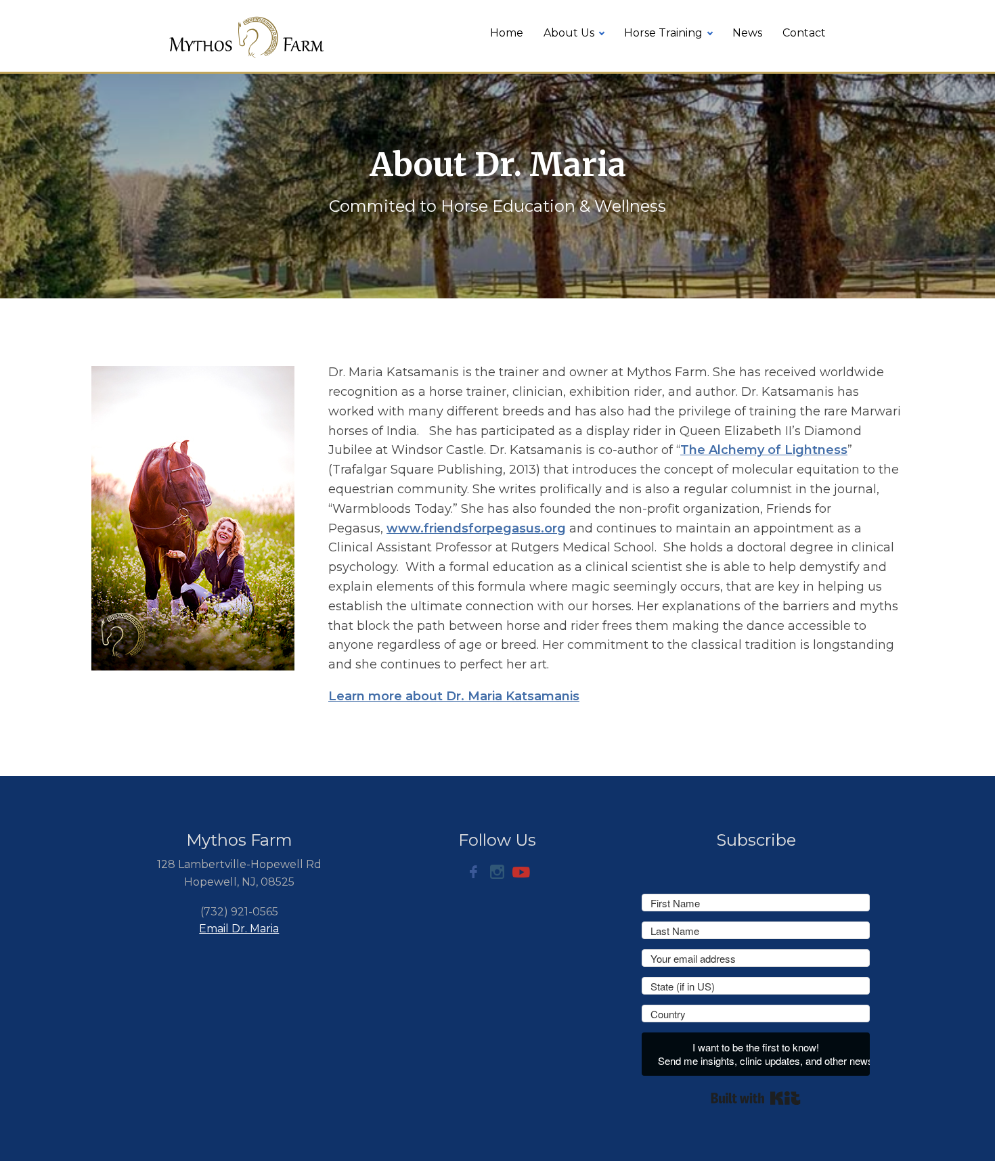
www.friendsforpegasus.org (476, 528)
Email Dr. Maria (239, 928)
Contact (804, 32)
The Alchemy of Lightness (763, 449)
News (747, 32)
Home (506, 32)
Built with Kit (756, 1098)
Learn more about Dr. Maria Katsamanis (453, 696)
